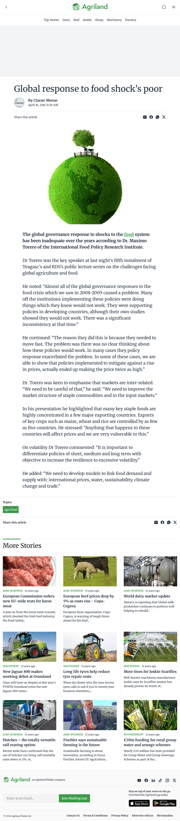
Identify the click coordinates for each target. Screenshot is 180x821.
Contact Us (73, 815)
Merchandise (165, 815)
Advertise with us (142, 815)
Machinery (114, 20)
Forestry (130, 20)
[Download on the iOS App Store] (139, 803)
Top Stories (51, 20)
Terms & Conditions (95, 815)
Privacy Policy (119, 815)
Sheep (99, 20)
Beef (76, 20)
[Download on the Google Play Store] (164, 803)
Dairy (66, 20)
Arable (87, 20)
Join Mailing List (74, 798)
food (129, 234)
